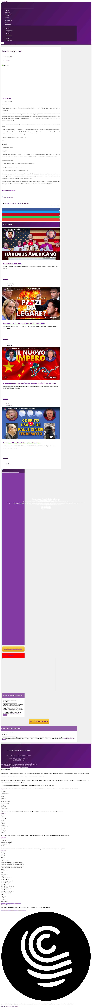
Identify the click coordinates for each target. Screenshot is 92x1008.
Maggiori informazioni (46, 506)
